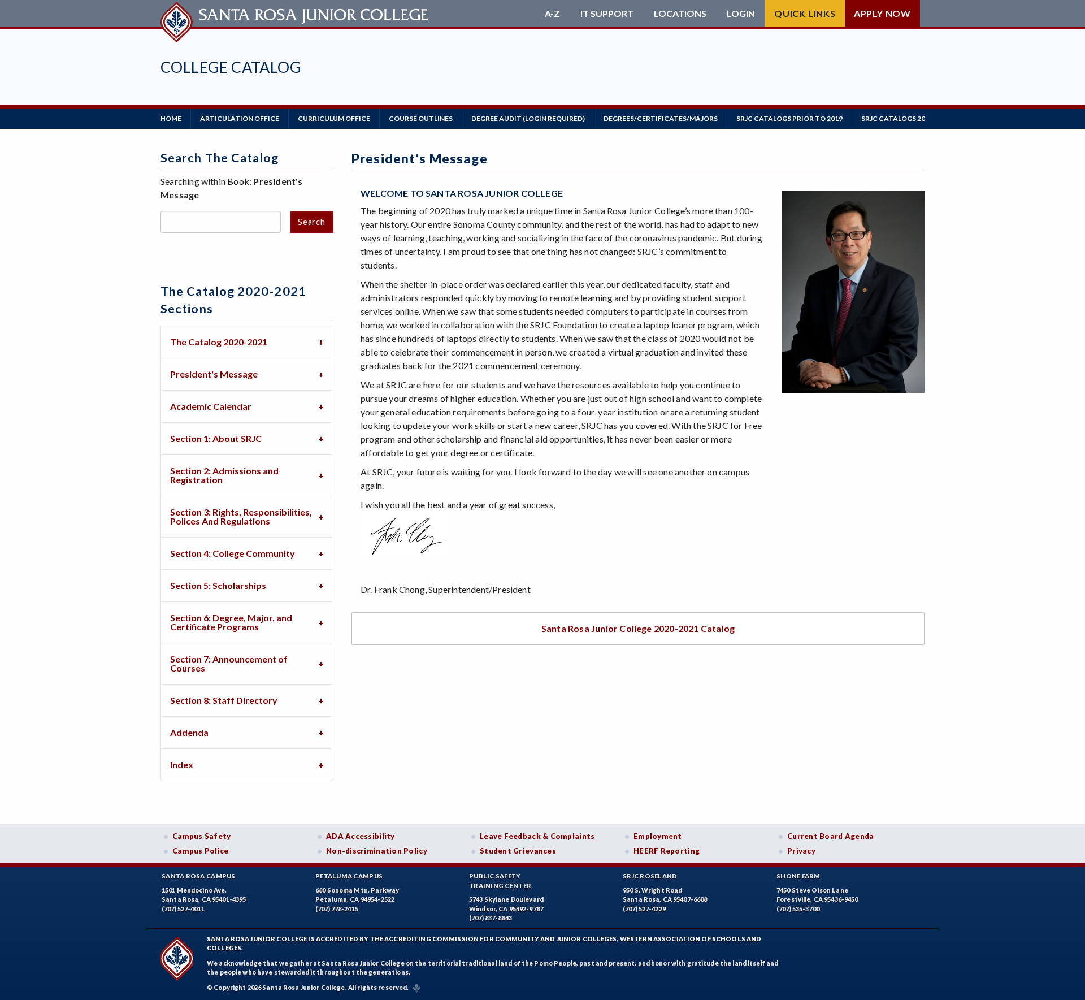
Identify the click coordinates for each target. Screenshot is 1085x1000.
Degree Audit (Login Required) (528, 118)
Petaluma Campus (349, 876)
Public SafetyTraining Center (500, 880)
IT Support (606, 13)
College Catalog (230, 67)
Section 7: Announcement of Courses (229, 663)
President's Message (214, 374)
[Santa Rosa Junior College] (296, 13)
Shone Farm (798, 876)
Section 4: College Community (232, 553)
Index (181, 764)
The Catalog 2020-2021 (218, 341)
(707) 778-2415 (336, 908)
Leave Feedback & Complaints (537, 836)
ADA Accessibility (360, 836)
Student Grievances (518, 850)
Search (311, 222)
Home (170, 118)
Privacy (801, 850)
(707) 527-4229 (644, 908)
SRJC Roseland (650, 876)
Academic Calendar (210, 406)
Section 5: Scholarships (218, 585)
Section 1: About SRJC (216, 438)
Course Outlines (421, 118)
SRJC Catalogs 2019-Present (914, 118)
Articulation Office (239, 118)
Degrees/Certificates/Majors (661, 118)
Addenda (189, 732)
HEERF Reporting (666, 850)
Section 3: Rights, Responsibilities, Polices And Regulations (241, 516)
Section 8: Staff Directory (223, 700)
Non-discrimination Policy (376, 850)
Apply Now (882, 13)
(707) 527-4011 (183, 908)
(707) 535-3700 (797, 908)
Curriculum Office (334, 118)
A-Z (552, 13)
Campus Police (200, 850)
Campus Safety (201, 836)
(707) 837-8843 (490, 917)
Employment (657, 836)
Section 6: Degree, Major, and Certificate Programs (231, 622)
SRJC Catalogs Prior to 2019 (789, 118)
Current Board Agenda (830, 836)
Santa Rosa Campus (199, 876)
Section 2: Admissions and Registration (224, 475)
